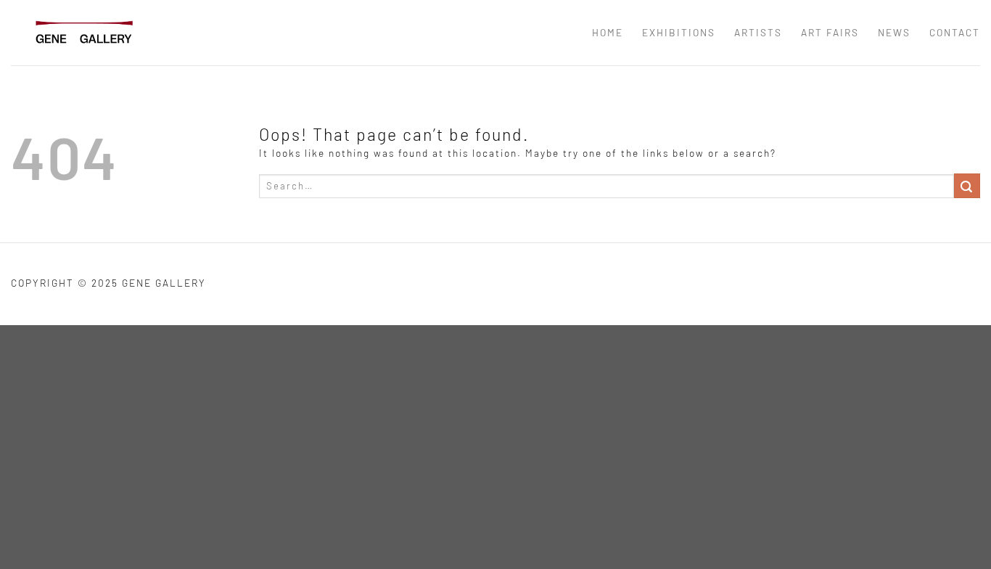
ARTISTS (758, 32)
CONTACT (954, 32)
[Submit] (967, 185)
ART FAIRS (830, 32)
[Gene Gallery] (83, 32)
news (894, 32)
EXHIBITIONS (678, 32)
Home (607, 32)
